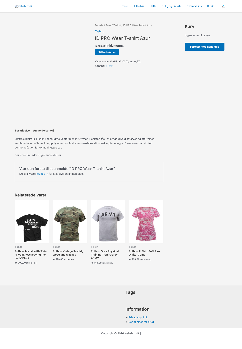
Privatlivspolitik (138, 317)
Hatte (153, 6)
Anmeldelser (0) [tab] (43, 130)
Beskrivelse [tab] (22, 130)
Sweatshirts (194, 6)
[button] (215, 6)
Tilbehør (139, 6)
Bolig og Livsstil (171, 6)
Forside (99, 25)
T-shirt (117, 25)
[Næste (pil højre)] (236, 174)
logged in (42, 173)
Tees (125, 6)
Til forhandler (107, 52)
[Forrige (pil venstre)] (6, 174)
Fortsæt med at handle (204, 46)
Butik (210, 6)
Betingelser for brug (141, 322)
